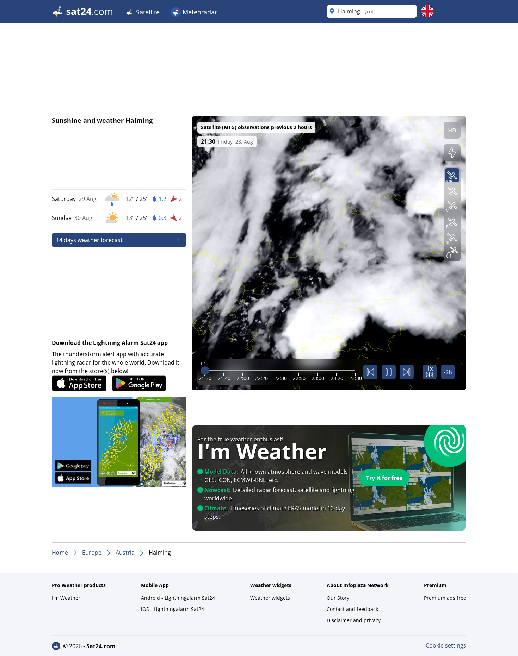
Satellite (147, 12)
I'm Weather (66, 597)
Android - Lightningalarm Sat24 (178, 597)
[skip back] (370, 372)
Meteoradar (199, 12)
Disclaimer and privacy (354, 620)
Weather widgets (270, 597)
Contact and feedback (352, 609)
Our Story (338, 597)
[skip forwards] (407, 372)
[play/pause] (389, 372)
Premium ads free (445, 597)
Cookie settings (446, 645)
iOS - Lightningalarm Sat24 (172, 609)
